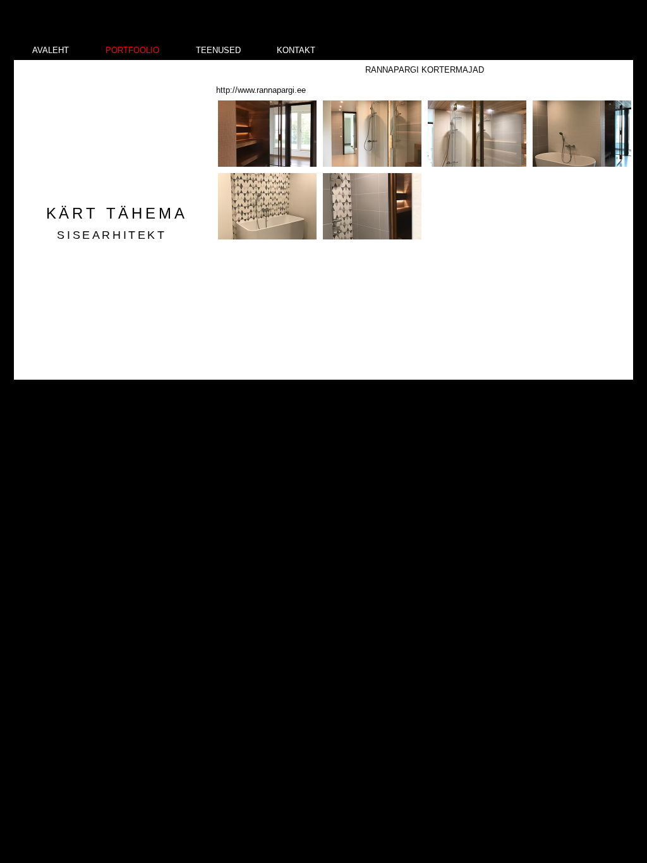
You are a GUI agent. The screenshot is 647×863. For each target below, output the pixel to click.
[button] (267, 133)
